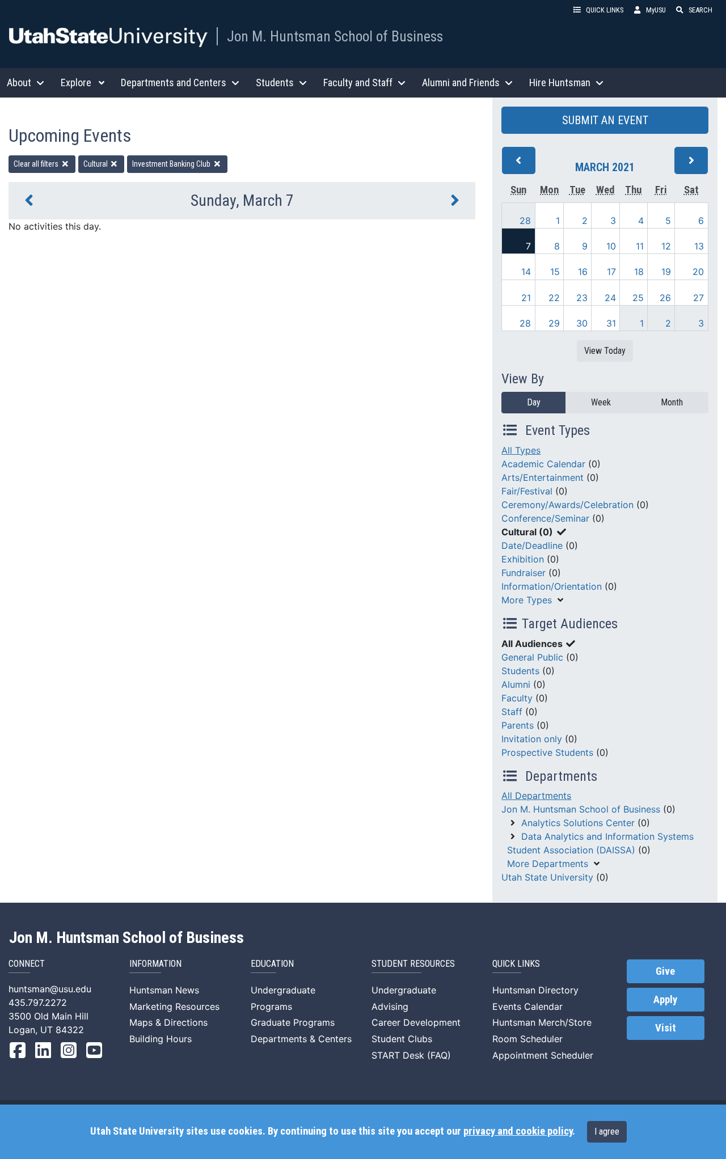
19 (666, 271)
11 (640, 246)
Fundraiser (523, 572)
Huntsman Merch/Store (542, 1022)
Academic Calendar (543, 463)
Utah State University (547, 877)
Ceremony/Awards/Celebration (567, 504)
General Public (532, 657)
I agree (606, 1131)
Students (520, 670)
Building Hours (160, 1038)
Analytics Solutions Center (578, 822)
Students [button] (275, 82)
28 (525, 220)
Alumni (515, 684)
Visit (665, 1028)
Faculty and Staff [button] (357, 82)
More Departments (547, 863)
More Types (526, 600)
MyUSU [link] (656, 10)
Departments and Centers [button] (173, 82)
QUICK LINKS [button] (604, 10)
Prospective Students (547, 752)
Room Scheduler (527, 1038)
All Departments (536, 795)
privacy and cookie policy (517, 1131)
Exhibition (522, 559)
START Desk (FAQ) (411, 1055)
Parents (517, 725)
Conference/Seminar (545, 518)
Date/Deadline (532, 545)
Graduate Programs (293, 1022)
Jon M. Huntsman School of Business (335, 36)
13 (699, 246)
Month (672, 402)
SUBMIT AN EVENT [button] (605, 120)
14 (526, 271)
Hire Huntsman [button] (559, 82)
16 (583, 271)
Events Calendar (527, 1006)
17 (611, 271)
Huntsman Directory (535, 990)
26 (665, 297)
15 (555, 271)
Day (534, 402)
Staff (511, 711)
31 (611, 323)
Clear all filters (37, 163)
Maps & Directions (168, 1022)
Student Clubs (402, 1038)
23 (582, 297)
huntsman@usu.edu (50, 989)
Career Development (416, 1022)
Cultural (96, 163)
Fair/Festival (526, 491)
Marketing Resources (174, 1006)
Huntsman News (164, 990)
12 (666, 246)
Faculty (517, 698)
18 (639, 271)
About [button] (19, 82)
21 (526, 297)
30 (582, 323)
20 (698, 271)
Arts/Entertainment (542, 477)
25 (638, 297)
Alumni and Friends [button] (461, 82)
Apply (665, 999)
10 (611, 246)
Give (665, 971)
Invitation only (531, 739)
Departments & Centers (301, 1038)
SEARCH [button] (700, 10)
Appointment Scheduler (542, 1055)
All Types (521, 450)
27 (698, 297)
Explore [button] (76, 82)
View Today (605, 350)
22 (554, 297)
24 (610, 297)
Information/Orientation (551, 586)
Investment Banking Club (172, 163)
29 (554, 323)
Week (601, 402)
